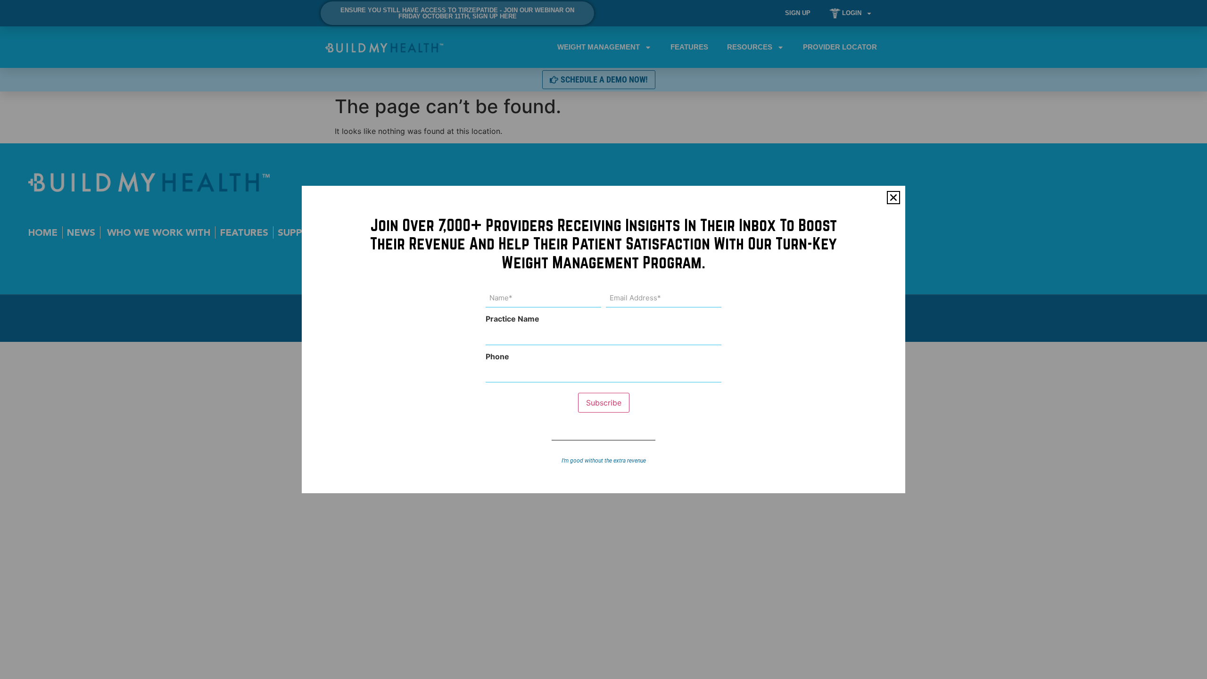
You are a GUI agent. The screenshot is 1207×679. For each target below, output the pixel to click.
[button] (893, 197)
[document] (603, 339)
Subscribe (603, 402)
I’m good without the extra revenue (604, 460)
